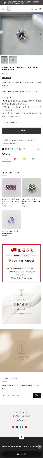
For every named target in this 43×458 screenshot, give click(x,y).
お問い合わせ (21, 420)
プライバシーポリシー (21, 412)
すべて (6, 159)
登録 (37, 395)
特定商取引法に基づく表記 (21, 416)
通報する (39, 149)
